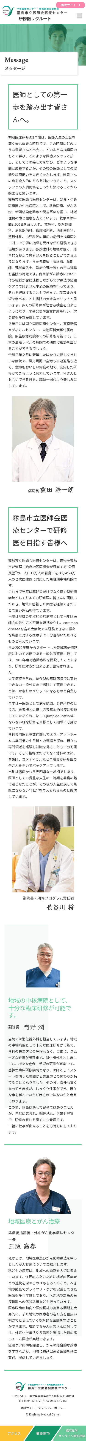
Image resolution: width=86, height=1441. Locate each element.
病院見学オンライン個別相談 (71, 1433)
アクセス (14, 1433)
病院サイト (69, 5)
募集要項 (43, 1433)
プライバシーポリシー (51, 1408)
